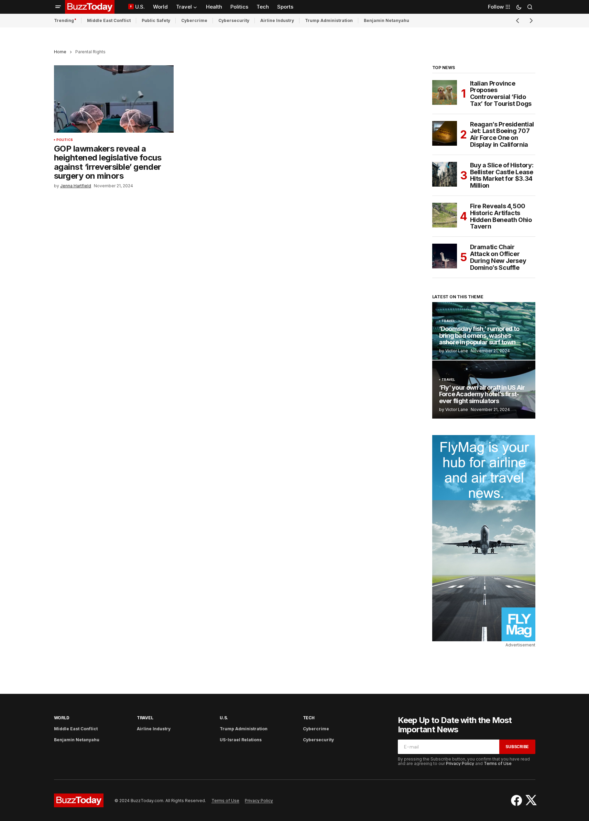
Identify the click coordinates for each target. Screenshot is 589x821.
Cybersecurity (233, 20)
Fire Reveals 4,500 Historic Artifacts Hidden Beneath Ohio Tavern (501, 216)
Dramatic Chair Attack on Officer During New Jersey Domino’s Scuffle (498, 257)
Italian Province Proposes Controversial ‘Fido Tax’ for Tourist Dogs (501, 93)
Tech (309, 717)
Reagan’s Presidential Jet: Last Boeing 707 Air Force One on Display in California (502, 134)
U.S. (224, 717)
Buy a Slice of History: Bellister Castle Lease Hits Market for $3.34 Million (502, 175)
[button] (58, 7)
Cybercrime (194, 20)
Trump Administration (329, 20)
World (61, 717)
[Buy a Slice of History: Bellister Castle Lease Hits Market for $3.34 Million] (444, 174)
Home (60, 51)
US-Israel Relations (241, 739)
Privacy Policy (460, 763)
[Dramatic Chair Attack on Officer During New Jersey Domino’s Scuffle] (444, 256)
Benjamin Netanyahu (386, 20)
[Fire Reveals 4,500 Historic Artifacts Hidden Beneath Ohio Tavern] (444, 215)
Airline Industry (277, 20)
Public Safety (156, 20)
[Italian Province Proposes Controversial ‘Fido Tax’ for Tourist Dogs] (444, 92)
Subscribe (517, 746)
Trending (64, 20)
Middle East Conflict (109, 20)
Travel (448, 321)
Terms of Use (498, 763)
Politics (64, 140)
